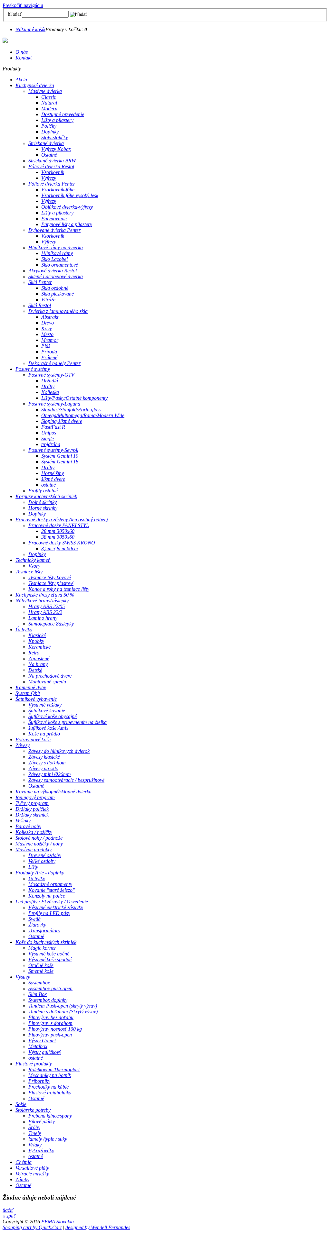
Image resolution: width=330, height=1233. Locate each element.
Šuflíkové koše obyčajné (52, 716)
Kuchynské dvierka (34, 85)
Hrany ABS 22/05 (46, 606)
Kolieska (50, 392)
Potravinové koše (33, 739)
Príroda (49, 351)
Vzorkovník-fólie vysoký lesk (69, 195)
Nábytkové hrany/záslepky (42, 600)
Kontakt (23, 57)
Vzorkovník (52, 172)
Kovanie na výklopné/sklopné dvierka (53, 791)
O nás (21, 52)
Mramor (49, 340)
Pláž (45, 346)
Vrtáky (35, 1144)
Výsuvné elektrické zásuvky (55, 907)
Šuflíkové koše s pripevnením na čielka (67, 722)
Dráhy (47, 386)
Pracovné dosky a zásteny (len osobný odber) (61, 519)
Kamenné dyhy (30, 687)
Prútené (49, 357)
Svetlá (34, 919)
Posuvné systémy (32, 369)
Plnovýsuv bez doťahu (50, 1017)
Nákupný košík (30, 29)
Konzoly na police (46, 896)
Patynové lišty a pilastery (66, 224)
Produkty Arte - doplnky (39, 872)
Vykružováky (41, 1150)
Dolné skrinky (42, 502)
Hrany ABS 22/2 (45, 612)
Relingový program (35, 797)
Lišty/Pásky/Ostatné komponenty (74, 398)
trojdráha (50, 444)
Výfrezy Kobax (56, 149)
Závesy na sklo (43, 768)
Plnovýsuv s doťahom (50, 1023)
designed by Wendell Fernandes (97, 1227)
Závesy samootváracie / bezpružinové (66, 780)
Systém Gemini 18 (59, 461)
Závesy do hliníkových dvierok (59, 751)
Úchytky (23, 629)
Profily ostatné (43, 490)
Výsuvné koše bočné (48, 953)
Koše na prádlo (44, 733)
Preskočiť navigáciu (23, 5)
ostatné (48, 485)
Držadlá (49, 380)
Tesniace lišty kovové (49, 577)
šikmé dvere (53, 479)
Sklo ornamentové (59, 265)
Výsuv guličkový (44, 1052)
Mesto (47, 334)
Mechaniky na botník (49, 1075)
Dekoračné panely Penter (54, 363)
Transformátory (44, 930)
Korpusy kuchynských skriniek (46, 496)
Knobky (36, 641)
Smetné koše (40, 971)
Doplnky (50, 131)
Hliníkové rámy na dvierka (55, 247)
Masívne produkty (33, 849)
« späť (9, 1216)
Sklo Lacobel (54, 259)
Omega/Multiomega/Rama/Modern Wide (82, 415)
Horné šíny (52, 473)
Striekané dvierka (46, 143)
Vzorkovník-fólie (57, 189)
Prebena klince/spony (50, 1116)
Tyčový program (32, 803)
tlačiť (8, 1210)
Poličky (48, 126)
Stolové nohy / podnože (39, 838)
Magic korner (42, 948)
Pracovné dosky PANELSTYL (58, 525)
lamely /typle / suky (47, 1139)
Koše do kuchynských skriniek (45, 942)
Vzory (34, 566)
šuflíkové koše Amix (48, 728)
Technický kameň (33, 560)
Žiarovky (37, 924)
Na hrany (38, 664)
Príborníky (39, 1081)
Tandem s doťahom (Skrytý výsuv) (63, 1011)
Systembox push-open (50, 988)
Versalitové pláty (32, 1168)
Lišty (33, 867)
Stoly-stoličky (54, 137)
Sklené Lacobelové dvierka (55, 276)
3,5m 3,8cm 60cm (59, 548)
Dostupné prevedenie (62, 114)
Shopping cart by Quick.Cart (32, 1227)
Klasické (37, 635)
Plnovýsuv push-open (50, 1034)
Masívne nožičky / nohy (39, 843)
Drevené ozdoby (44, 855)
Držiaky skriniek (32, 814)
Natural (49, 102)
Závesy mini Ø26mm (49, 774)
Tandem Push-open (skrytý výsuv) (62, 1006)
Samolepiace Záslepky (51, 623)
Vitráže (48, 299)
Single (47, 438)
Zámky (22, 1179)
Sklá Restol (39, 305)
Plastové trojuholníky (49, 1092)
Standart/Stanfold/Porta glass (71, 409)
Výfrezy (48, 178)
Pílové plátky (41, 1121)
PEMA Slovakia (57, 1221)
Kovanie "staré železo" (51, 890)
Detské (35, 670)
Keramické (39, 647)
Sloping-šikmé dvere (61, 421)
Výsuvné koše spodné (50, 959)
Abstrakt (49, 317)
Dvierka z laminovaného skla (58, 311)
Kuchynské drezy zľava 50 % (44, 595)
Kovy (46, 328)
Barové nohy (28, 826)
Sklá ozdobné (54, 288)
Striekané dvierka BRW (52, 160)
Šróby (34, 1127)
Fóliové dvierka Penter (51, 184)
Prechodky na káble (48, 1087)
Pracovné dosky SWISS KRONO (61, 542)
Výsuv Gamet (42, 1040)
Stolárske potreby (33, 1110)
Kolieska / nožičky (33, 832)
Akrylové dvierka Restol (52, 270)
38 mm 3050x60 (57, 537)
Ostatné (49, 155)
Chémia (23, 1162)
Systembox (39, 982)
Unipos (48, 432)
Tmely (34, 1133)
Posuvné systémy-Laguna (54, 403)
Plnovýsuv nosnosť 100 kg (55, 1029)
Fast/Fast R (53, 427)
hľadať (15, 14)
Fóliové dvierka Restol (51, 166)
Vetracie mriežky (32, 1173)
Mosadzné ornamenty (50, 884)
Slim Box (37, 994)
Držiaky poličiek (32, 809)
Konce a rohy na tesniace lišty (58, 589)
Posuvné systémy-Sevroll (53, 450)
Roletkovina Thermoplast (54, 1069)
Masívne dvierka (45, 91)
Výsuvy (22, 977)
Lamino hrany (42, 618)
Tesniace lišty (29, 571)
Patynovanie (54, 218)
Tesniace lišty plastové (50, 583)
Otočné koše (40, 965)
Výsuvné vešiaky (45, 705)
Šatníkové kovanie (46, 710)
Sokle (20, 1104)
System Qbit (27, 693)
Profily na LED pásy (49, 913)
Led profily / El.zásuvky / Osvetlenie (51, 901)
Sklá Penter (40, 282)
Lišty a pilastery (57, 120)
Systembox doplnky (47, 1000)
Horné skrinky (42, 508)
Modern (49, 108)
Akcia (21, 79)
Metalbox (37, 1046)
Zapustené (38, 658)
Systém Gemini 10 (59, 456)
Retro (33, 652)
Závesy (22, 745)
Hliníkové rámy (57, 253)
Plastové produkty (33, 1063)
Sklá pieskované (57, 294)
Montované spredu (47, 681)
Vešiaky (23, 820)
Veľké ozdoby (41, 861)
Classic (48, 97)
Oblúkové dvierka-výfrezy (67, 207)
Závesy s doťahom (47, 762)
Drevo (47, 322)
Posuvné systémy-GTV (51, 375)
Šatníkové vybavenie (36, 699)
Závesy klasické (44, 757)
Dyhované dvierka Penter (54, 230)
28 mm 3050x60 (57, 531)
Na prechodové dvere (50, 676)
